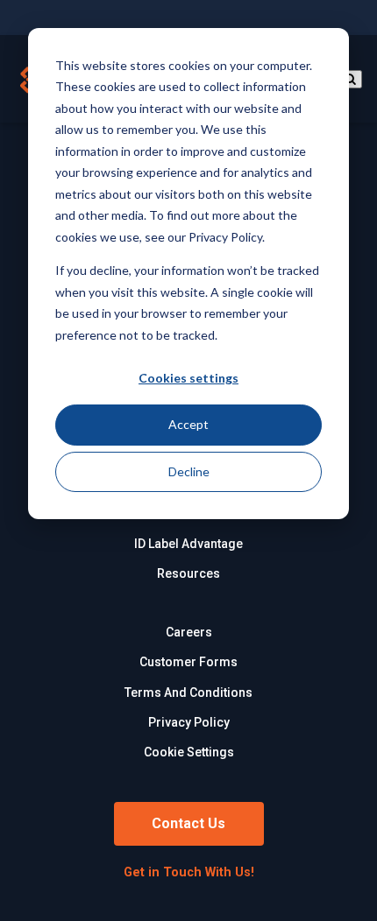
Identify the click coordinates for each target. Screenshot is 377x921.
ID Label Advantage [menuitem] (188, 544)
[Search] (350, 79)
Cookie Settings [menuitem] (189, 752)
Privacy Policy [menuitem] (189, 722)
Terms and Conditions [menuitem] (188, 692)
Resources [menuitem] (188, 573)
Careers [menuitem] (189, 632)
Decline (189, 471)
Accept (188, 424)
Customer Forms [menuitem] (188, 662)
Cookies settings (188, 377)
